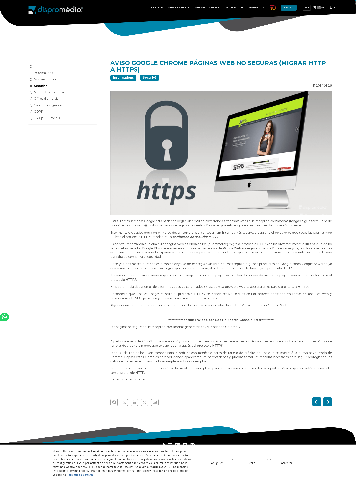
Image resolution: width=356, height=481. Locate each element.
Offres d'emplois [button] (46, 98)
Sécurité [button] (40, 86)
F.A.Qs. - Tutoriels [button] (47, 118)
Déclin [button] (251, 463)
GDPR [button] (38, 111)
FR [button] (305, 7)
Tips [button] (37, 66)
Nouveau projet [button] (46, 79)
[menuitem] (156, 7)
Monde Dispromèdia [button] (49, 92)
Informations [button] (43, 73)
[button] (56, 9)
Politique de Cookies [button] (80, 474)
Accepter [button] (286, 463)
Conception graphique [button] (50, 105)
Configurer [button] (216, 463)
